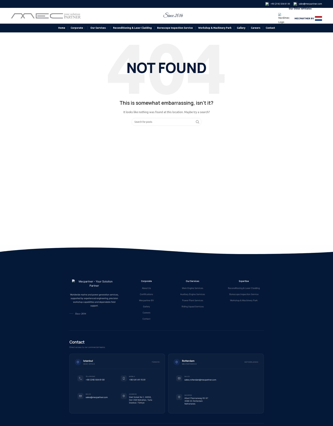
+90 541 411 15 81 (137, 380)
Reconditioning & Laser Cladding (244, 288)
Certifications (146, 294)
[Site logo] (46, 15)
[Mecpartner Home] (94, 283)
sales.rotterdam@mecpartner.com (200, 380)
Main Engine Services (192, 288)
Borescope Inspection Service (244, 294)
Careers (146, 312)
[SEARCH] (198, 122)
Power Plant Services (192, 300)
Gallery (146, 306)
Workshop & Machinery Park (244, 300)
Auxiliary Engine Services (192, 294)
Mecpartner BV (146, 300)
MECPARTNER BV (304, 18)
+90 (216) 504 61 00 (95, 380)
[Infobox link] (277, 4)
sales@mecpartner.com (97, 397)
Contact (146, 318)
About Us (146, 288)
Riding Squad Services (193, 306)
